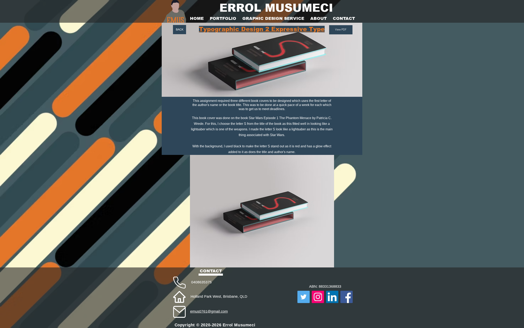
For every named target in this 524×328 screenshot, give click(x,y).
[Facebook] (346, 297)
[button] (262, 211)
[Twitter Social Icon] (303, 297)
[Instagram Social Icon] (318, 297)
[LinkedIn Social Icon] (332, 297)
